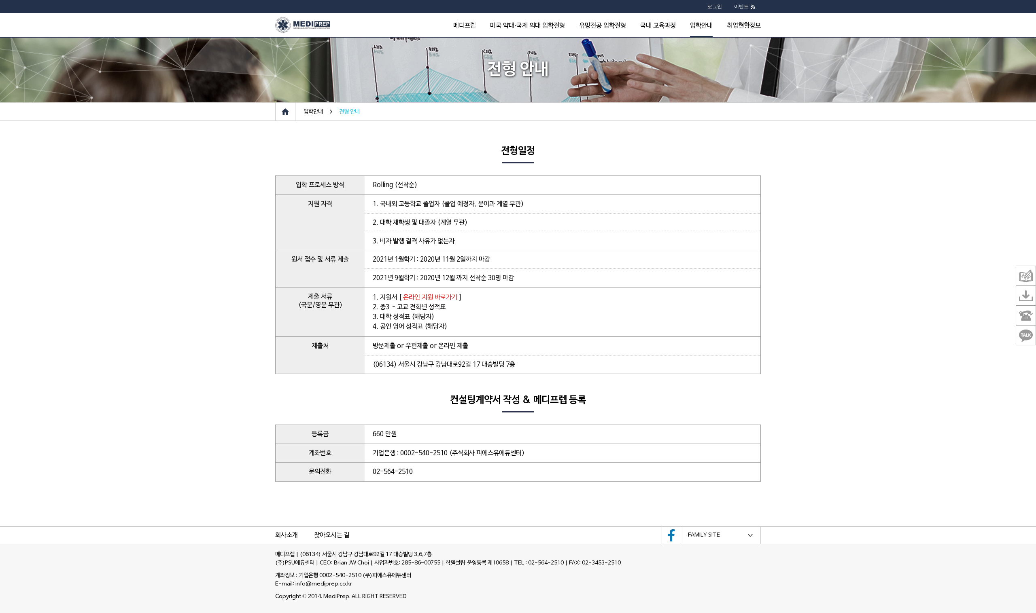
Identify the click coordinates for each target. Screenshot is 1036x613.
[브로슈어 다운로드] (1026, 295)
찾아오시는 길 (332, 535)
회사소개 (286, 535)
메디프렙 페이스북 (671, 535)
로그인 (714, 6)
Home (285, 111)
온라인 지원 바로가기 (430, 297)
